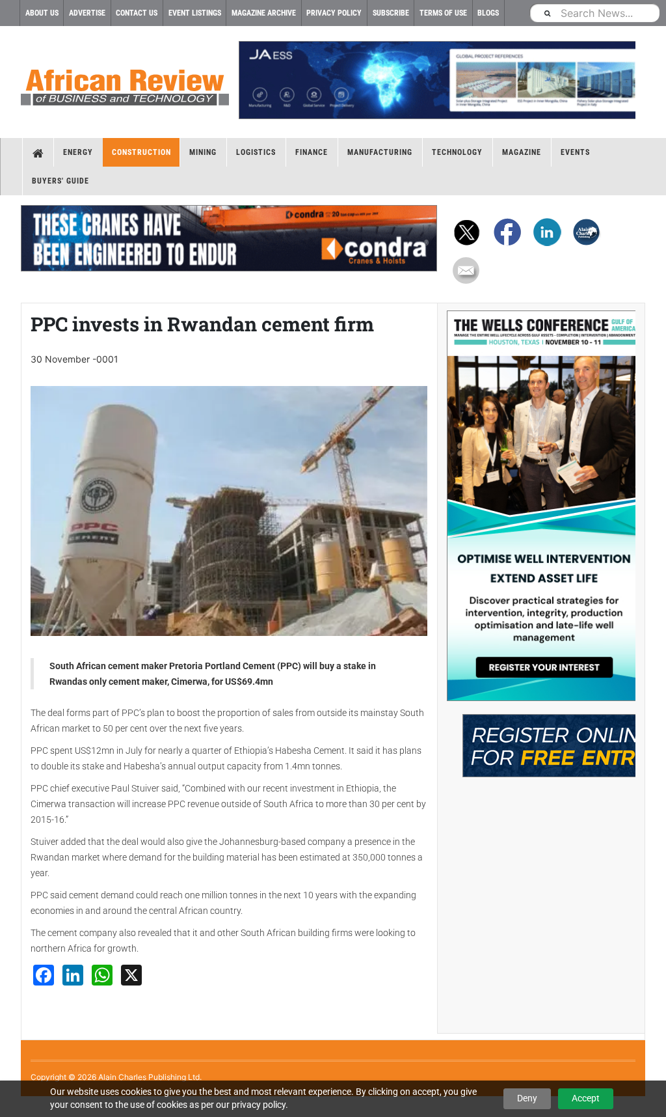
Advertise (87, 13)
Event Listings (194, 13)
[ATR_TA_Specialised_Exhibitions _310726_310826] (541, 739)
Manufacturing (379, 152)
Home (38, 152)
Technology (457, 152)
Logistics (256, 152)
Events (575, 152)
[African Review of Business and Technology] (125, 83)
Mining (203, 152)
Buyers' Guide (60, 181)
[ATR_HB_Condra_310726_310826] (228, 238)
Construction (141, 152)
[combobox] (594, 12)
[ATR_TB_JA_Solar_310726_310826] (437, 80)
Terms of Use (443, 13)
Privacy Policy (334, 13)
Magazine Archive (264, 13)
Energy (78, 152)
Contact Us (136, 13)
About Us (42, 13)
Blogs (488, 13)
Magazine (521, 152)
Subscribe (391, 13)
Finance (311, 152)
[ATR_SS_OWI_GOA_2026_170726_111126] (541, 505)
